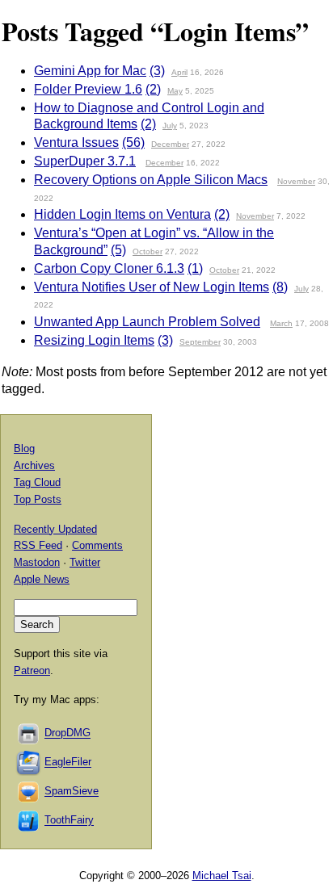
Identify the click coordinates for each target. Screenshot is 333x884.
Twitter (85, 562)
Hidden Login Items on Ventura (122, 214)
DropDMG (67, 733)
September (200, 341)
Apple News (42, 579)
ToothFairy (69, 821)
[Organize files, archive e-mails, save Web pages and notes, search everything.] (29, 762)
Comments (97, 545)
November (296, 181)
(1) (195, 268)
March (281, 323)
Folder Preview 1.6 (88, 89)
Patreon (32, 670)
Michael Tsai (221, 875)
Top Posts (37, 499)
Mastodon (37, 562)
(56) (133, 142)
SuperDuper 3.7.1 (85, 161)
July (169, 125)
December (170, 144)
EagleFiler (67, 762)
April (179, 72)
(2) (153, 89)
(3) (157, 71)
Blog (24, 448)
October (147, 251)
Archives (34, 465)
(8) (280, 287)
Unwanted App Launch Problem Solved (147, 322)
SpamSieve (71, 792)
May (175, 90)
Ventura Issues (76, 142)
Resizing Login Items (94, 340)
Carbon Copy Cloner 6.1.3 (109, 268)
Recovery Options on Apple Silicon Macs (151, 179)
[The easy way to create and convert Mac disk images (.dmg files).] (29, 733)
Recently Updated (55, 529)
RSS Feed (38, 545)
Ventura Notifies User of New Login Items (151, 287)
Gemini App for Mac (90, 71)
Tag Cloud (37, 482)
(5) (118, 250)
